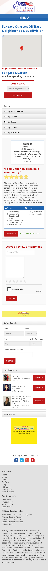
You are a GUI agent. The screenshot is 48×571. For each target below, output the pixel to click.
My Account (22, 455)
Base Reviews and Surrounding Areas (17, 514)
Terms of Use (7, 504)
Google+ (27, 460)
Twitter (22, 460)
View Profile (39, 377)
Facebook (16, 460)
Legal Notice (7, 506)
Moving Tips (7, 489)
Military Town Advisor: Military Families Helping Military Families (24, 7)
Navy (4, 484)
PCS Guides (6, 487)
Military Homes (8, 524)
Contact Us (33, 455)
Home (13, 455)
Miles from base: (37, 339)
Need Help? (6, 499)
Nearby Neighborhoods (14, 111)
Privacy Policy (7, 502)
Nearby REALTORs (12, 132)
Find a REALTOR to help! (30, 233)
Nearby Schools (10, 116)
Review (7, 106)
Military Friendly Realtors (12, 519)
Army (4, 479)
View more (11, 233)
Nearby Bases (10, 122)
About (4, 477)
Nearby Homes (10, 127)
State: (6, 328)
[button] (21, 48)
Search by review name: (13, 349)
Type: (6, 339)
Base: (27, 328)
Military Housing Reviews (12, 517)
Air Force (5, 482)
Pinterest (32, 460)
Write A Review (18, 95)
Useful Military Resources (12, 521)
